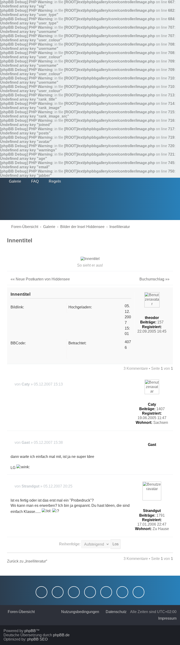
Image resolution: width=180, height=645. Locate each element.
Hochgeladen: (80, 307)
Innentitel (19, 240)
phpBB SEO (37, 639)
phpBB (30, 631)
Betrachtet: (77, 343)
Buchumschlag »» (154, 279)
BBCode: (18, 343)
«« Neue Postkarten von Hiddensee (40, 279)
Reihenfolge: (70, 544)
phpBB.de (61, 635)
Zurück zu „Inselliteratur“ (27, 561)
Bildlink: (17, 307)
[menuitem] (13, 181)
